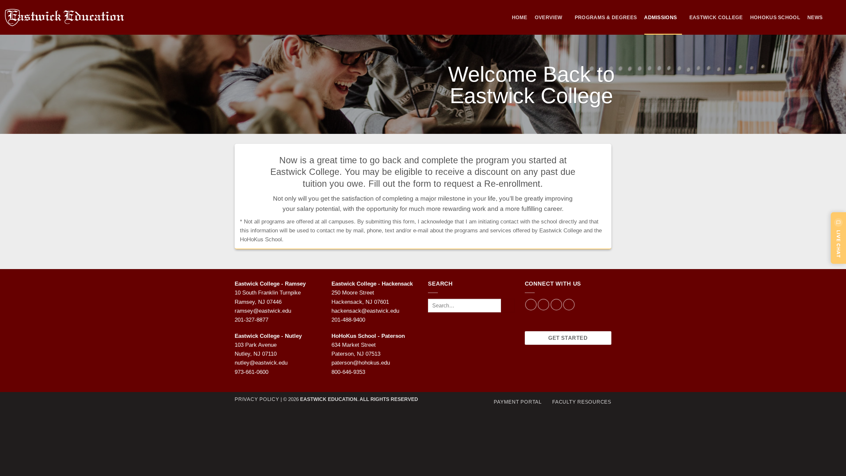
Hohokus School (775, 17)
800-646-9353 (348, 372)
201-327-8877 (251, 320)
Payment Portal (518, 402)
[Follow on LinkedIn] (569, 304)
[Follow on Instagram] (543, 304)
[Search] (838, 17)
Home (519, 17)
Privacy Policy (257, 399)
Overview (548, 17)
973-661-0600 (251, 372)
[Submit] (508, 305)
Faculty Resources (581, 402)
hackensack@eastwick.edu (365, 311)
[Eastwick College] (71, 17)
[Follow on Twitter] (556, 304)
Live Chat (838, 244)
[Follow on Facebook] (531, 304)
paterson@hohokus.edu (360, 363)
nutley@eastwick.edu (261, 363)
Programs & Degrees (606, 17)
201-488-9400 (348, 320)
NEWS (815, 17)
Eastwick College (716, 17)
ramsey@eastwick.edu (263, 311)
